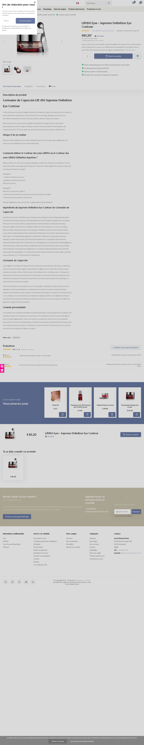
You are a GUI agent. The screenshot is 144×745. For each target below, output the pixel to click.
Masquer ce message (58, 741)
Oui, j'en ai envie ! (25, 21)
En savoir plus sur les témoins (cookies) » (82, 741)
